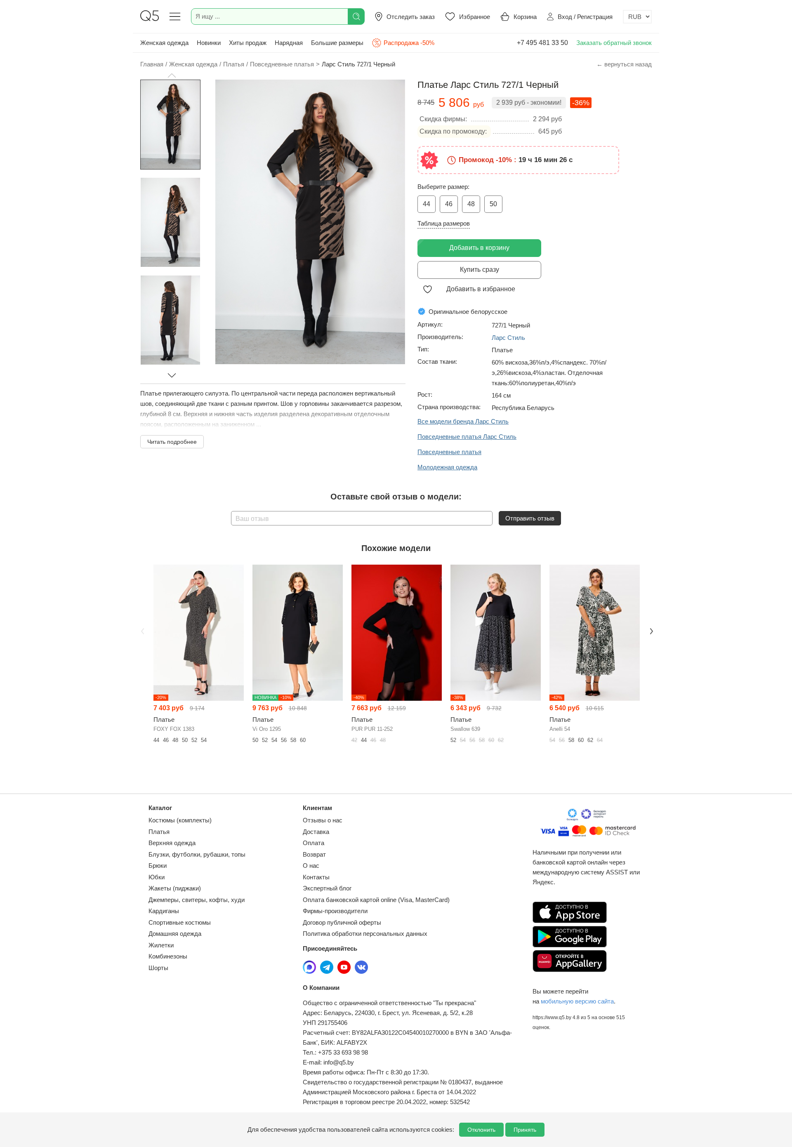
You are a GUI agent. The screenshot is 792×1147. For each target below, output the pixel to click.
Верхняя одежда (172, 842)
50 (493, 203)
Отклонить (481, 1129)
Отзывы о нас (322, 820)
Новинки (209, 42)
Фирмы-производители (335, 910)
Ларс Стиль (508, 337)
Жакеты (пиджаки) (174, 888)
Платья (159, 831)
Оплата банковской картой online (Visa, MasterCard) (376, 899)
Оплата (313, 842)
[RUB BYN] (637, 17)
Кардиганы (163, 910)
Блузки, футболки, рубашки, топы (196, 854)
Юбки (156, 877)
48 (471, 203)
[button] (171, 75)
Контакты (316, 877)
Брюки (157, 865)
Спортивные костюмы (179, 922)
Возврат (314, 854)
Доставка (316, 831)
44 (426, 203)
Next (650, 630)
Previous (141, 630)
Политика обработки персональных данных (365, 933)
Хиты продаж (247, 42)
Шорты (158, 967)
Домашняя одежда (174, 933)
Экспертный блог (327, 888)
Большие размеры (337, 42)
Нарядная (289, 42)
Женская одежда (164, 42)
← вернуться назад (624, 64)
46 (449, 203)
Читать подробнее (172, 441)
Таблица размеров (443, 223)
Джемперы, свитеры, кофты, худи (196, 899)
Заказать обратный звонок (614, 42)
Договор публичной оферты (342, 922)
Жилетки (161, 945)
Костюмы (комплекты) (180, 820)
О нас (311, 865)
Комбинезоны (167, 956)
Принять (525, 1129)
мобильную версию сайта (577, 1001)
